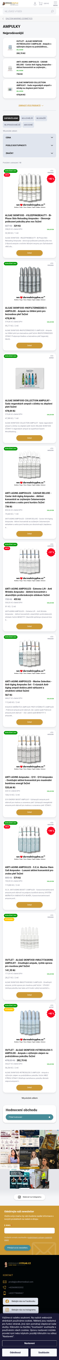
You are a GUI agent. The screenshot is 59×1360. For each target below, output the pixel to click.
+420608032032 (16, 1287)
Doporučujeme (11, 118)
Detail (29, 253)
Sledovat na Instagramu (32, 1197)
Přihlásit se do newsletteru (17, 1248)
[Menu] (55, 3)
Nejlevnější (27, 118)
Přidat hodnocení (15, 1117)
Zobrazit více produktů (30, 105)
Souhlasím (43, 1352)
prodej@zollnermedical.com (21, 1282)
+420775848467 (16, 1293)
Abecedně (28, 125)
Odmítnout (15, 1352)
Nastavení (29, 1343)
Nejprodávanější (12, 125)
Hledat (52, 11)
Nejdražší (41, 118)
